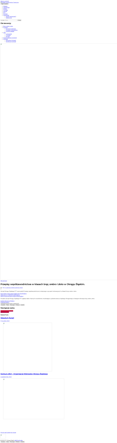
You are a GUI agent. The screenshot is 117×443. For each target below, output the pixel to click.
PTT (4, 12)
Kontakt (5, 14)
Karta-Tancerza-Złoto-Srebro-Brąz (10, 296)
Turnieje (5, 10)
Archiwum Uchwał (11, 41)
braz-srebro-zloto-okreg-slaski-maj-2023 (11, 293)
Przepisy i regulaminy (12, 30)
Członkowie (6, 7)
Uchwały (5, 39)
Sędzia (5, 8)
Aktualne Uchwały (11, 40)
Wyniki (8, 36)
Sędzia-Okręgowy (5, 301)
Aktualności (4, 280)
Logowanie (6, 15)
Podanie (3, 302)
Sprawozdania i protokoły (10, 37)
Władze (5, 6)
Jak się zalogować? (11, 16)
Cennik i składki (10, 31)
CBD (4, 32)
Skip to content (5, 1)
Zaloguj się (9, 17)
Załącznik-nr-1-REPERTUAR (8, 295)
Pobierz (24, 293)
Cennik (5, 11)
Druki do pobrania (11, 28)
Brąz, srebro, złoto (8, 26)
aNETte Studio (19, 440)
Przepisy (5, 27)
